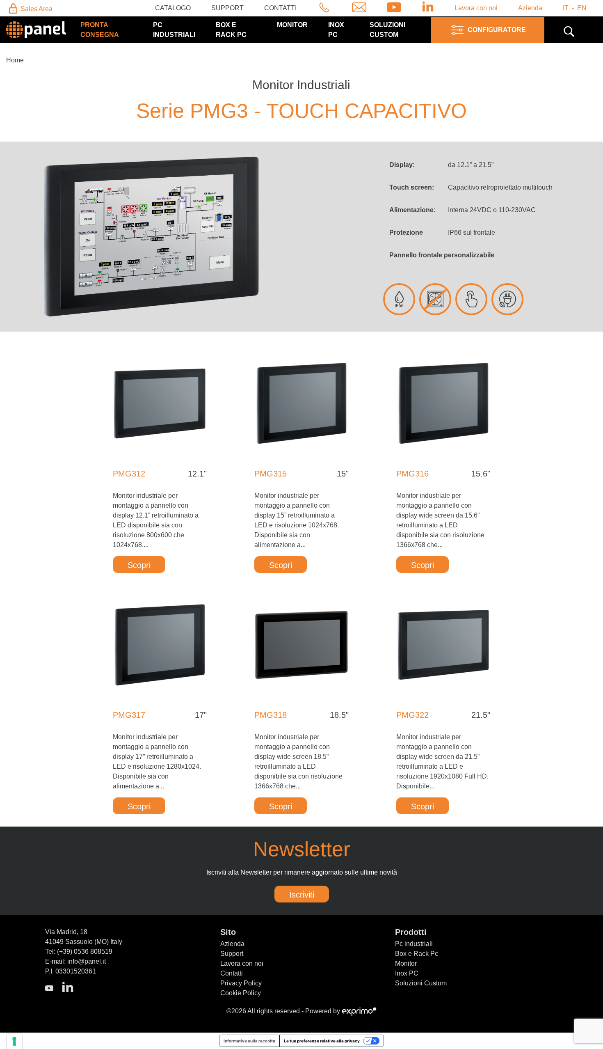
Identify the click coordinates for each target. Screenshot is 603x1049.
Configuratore (497, 29)
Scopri (139, 565)
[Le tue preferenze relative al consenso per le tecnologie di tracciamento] (14, 1041)
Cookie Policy (240, 992)
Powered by (323, 1011)
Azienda (530, 8)
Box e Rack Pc (416, 953)
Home (15, 60)
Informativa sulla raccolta (249, 1040)
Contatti (280, 8)
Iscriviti (301, 894)
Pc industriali (414, 943)
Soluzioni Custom (421, 983)
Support (227, 8)
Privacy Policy (241, 983)
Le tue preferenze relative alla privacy (322, 1040)
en (582, 8)
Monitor (292, 24)
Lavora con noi (476, 8)
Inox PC (406, 973)
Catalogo (173, 8)
